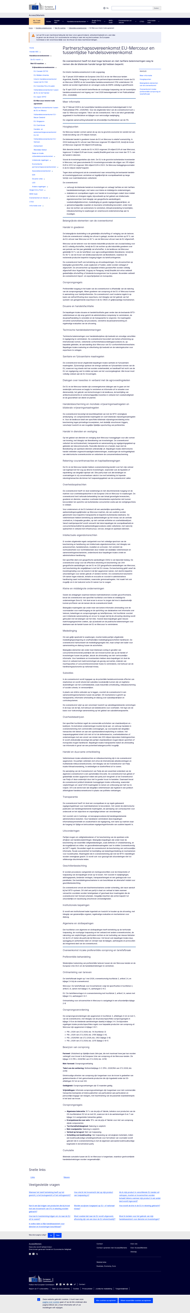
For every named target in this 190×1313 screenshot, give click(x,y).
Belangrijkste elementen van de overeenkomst (149, 84)
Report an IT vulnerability (38, 1289)
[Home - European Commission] (43, 1279)
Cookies (76, 1289)
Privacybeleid (87, 1289)
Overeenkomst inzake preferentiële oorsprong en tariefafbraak (150, 91)
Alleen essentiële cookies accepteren (136, 1300)
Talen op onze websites (61, 1289)
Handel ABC (56, 22)
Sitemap (133, 1252)
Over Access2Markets (138, 1248)
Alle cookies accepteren (106, 1300)
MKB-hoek (111, 22)
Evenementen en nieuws (125, 22)
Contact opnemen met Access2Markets (112, 1248)
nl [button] (107, 8)
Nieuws (67, 1177)
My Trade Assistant (36, 22)
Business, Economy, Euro (106, 1266)
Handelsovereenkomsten (76, 22)
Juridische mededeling (103, 1289)
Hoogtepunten (145, 79)
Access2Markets (35, 1244)
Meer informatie (146, 75)
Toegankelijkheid (121, 1289)
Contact (82, 1284)
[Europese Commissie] (45, 6)
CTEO (142, 22)
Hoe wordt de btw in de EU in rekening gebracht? (139, 1206)
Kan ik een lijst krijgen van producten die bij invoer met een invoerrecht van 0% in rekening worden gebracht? (49, 1209)
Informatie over (151, 22)
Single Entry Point (96, 22)
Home (48, 22)
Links (32, 1177)
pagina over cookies (51, 1302)
